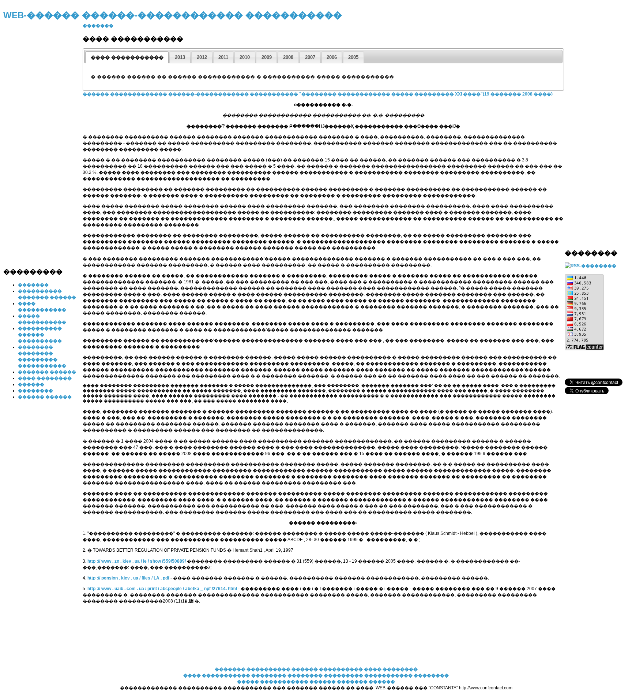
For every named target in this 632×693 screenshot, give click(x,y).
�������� (35, 390)
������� (33, 284)
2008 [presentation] (288, 57)
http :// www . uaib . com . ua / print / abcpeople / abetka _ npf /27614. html (162, 588)
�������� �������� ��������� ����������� (332, 675)
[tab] (127, 57)
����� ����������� (272, 681)
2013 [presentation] (180, 57)
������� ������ (47, 372)
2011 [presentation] (223, 57)
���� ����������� (216, 675)
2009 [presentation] (267, 57)
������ (31, 384)
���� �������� (45, 378)
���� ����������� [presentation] (127, 57)
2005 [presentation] (353, 57)
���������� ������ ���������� (40, 334)
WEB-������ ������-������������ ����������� (172, 15)
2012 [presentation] (202, 57)
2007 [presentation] (310, 57)
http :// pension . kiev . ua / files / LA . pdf (128, 578)
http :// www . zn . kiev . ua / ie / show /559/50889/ (137, 561)
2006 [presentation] (332, 57)
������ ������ (45, 396)
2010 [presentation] (245, 57)
